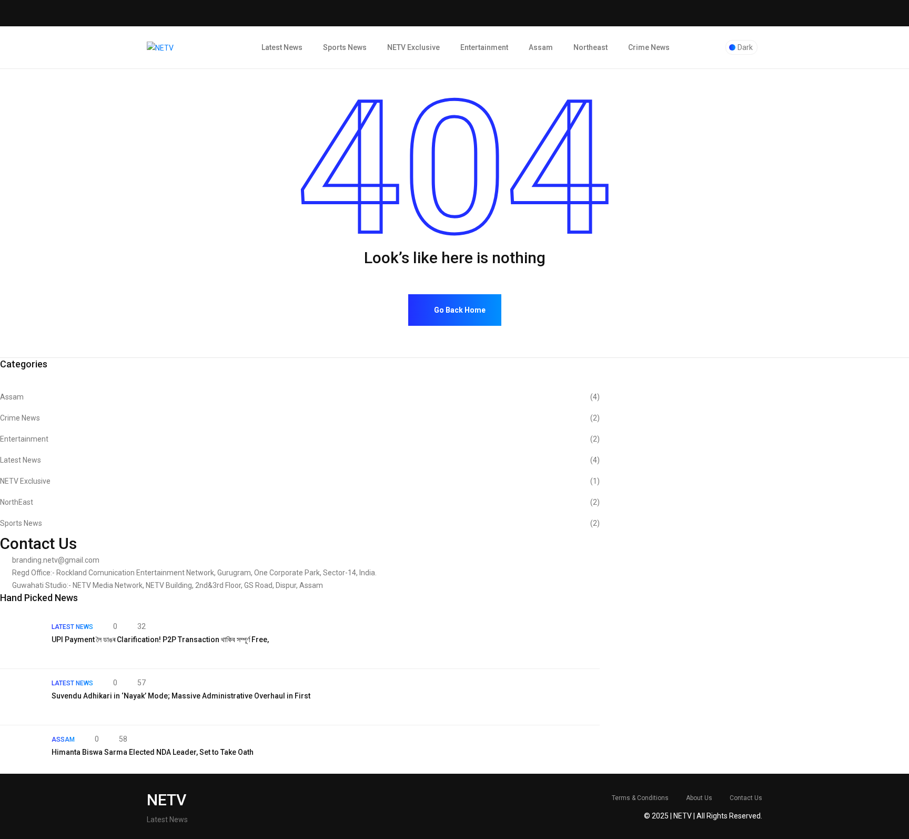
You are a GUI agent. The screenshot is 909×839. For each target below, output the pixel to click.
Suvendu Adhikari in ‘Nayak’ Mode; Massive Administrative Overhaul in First (181, 696)
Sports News (345, 47)
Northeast (590, 47)
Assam (541, 47)
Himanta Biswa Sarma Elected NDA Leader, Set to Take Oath (153, 752)
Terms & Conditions (640, 798)
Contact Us (746, 798)
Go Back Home (459, 310)
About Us (699, 798)
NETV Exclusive (413, 47)
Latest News (281, 47)
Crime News (649, 47)
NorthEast (300, 502)
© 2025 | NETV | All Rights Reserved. (703, 816)
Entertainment (484, 47)
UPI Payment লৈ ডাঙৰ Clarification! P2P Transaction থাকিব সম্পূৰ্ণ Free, (160, 639)
